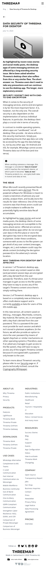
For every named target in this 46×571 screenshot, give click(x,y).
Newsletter (29, 498)
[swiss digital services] (31, 559)
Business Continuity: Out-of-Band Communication (11, 492)
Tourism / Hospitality (33, 407)
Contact (28, 492)
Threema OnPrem (10, 426)
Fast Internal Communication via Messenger (11, 479)
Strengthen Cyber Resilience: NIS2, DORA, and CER (10, 514)
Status (27, 453)
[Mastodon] (36, 546)
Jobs (26, 481)
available (16, 304)
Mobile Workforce (10, 485)
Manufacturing (31, 396)
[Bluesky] (22, 546)
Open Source (30, 475)
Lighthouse (7, 415)
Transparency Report (33, 478)
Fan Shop (29, 485)
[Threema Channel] (19, 546)
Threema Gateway (10, 429)
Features (6, 412)
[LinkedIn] (29, 546)
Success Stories (31, 432)
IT (25, 410)
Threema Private (9, 422)
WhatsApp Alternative (12, 460)
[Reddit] (32, 546)
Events (27, 446)
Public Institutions (32, 393)
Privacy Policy (30, 502)
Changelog (29, 462)
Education (29, 413)
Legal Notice (30, 505)
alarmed (27, 190)
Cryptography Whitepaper (15, 369)
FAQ (26, 439)
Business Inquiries (32, 488)
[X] (25, 546)
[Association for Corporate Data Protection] (23, 564)
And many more (31, 420)
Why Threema (8, 393)
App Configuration (32, 449)
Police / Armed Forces (34, 417)
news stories (25, 218)
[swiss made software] (14, 559)
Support (28, 443)
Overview (29, 524)
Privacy (6, 396)
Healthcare (29, 400)
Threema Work (9, 419)
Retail (27, 403)
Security (24, 363)
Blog (4, 9)
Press (27, 495)
